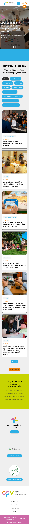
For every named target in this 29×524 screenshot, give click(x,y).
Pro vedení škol (7, 257)
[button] (12, 47)
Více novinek (14, 369)
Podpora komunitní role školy (10, 217)
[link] (14, 121)
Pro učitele (6, 176)
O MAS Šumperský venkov (14, 479)
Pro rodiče (6, 298)
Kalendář (14, 505)
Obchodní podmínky (10, 519)
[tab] (5, 79)
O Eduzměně (14, 432)
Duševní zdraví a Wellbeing (9, 136)
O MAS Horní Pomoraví (14, 456)
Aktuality (14, 501)
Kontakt (14, 511)
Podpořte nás (14, 508)
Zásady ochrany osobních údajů (10, 517)
